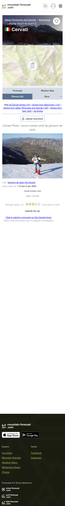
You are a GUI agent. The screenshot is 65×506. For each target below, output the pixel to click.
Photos (5, 472)
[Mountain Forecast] (16, 6)
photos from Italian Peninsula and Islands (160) (26, 107)
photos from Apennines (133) (46, 104)
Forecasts (17, 90)
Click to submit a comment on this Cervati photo (28, 217)
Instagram (36, 457)
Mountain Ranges (11, 457)
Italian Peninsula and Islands (20, 20)
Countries (7, 453)
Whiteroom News (11, 467)
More (46, 96)
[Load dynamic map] (32, 65)
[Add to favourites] (56, 21)
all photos (38, 110)
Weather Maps (9, 462)
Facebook (36, 453)
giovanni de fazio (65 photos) (22, 182)
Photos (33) (17, 96)
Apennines (44, 20)
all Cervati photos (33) (19, 104)
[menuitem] (17, 91)
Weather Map (47, 90)
